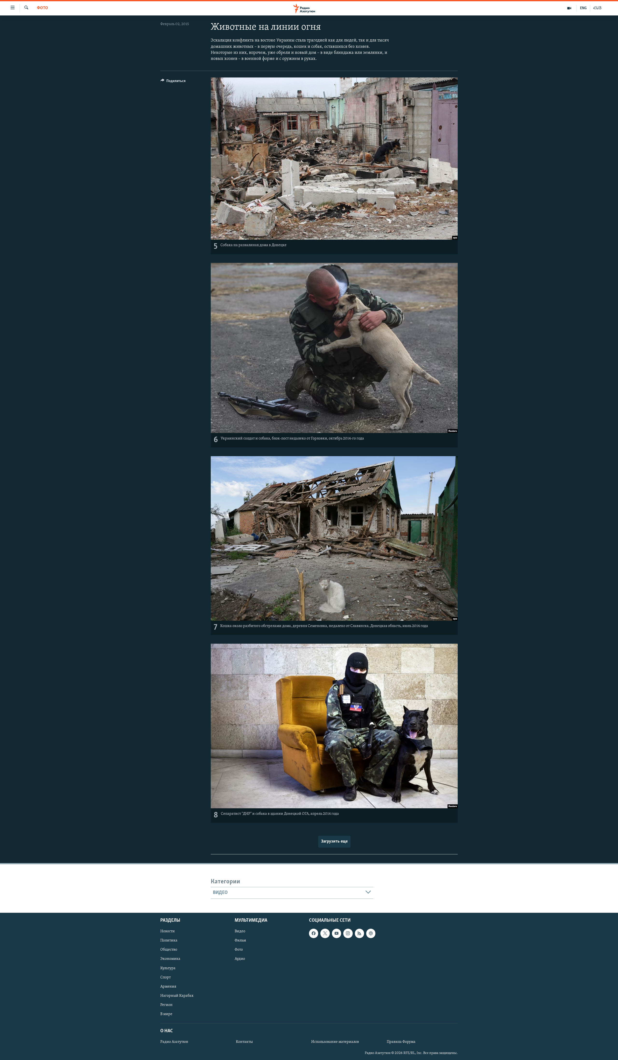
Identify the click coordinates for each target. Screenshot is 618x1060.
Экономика (170, 959)
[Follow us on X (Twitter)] (325, 933)
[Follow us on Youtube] (336, 933)
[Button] (173, 82)
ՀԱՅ (597, 8)
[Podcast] (370, 933)
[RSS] (359, 933)
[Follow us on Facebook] (313, 933)
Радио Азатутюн (174, 1042)
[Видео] (569, 8)
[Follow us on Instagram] (347, 933)
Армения (168, 986)
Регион (166, 1005)
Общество (168, 950)
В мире (166, 1014)
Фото (42, 8)
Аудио (240, 959)
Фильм (240, 940)
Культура (168, 968)
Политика (168, 940)
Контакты (244, 1042)
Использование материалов (335, 1042)
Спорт (165, 977)
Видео (240, 931)
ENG (583, 8)
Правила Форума (401, 1042)
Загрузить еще (334, 841)
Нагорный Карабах (176, 995)
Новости (167, 931)
